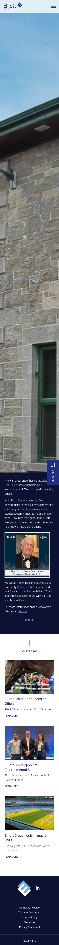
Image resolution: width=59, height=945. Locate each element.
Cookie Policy (29, 917)
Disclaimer (29, 922)
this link (22, 611)
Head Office (29, 941)
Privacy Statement (29, 927)
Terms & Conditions (29, 912)
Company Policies (29, 907)
